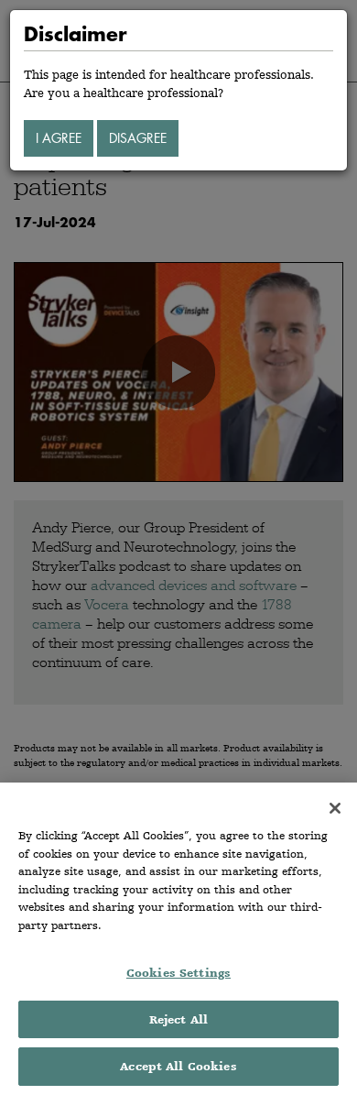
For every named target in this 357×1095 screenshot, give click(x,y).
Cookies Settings (178, 973)
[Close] (335, 808)
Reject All (178, 1019)
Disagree (138, 138)
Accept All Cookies (178, 1066)
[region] (178, 939)
